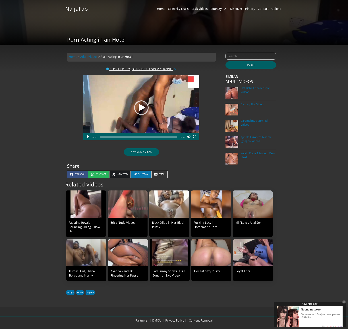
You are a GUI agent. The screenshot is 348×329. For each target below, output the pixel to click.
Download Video (141, 152)
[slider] (138, 137)
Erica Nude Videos (122, 223)
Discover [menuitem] (236, 9)
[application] (141, 107)
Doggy (70, 292)
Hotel (80, 292)
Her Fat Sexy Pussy (207, 271)
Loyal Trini (243, 271)
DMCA (156, 320)
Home (73, 57)
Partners (141, 320)
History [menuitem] (250, 9)
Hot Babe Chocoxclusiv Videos (255, 90)
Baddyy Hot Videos (253, 104)
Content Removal (201, 320)
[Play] (88, 137)
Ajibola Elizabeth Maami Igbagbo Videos (256, 139)
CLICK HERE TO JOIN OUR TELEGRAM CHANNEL (141, 69)
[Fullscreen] (194, 137)
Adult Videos (89, 57)
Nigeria (90, 292)
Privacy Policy (174, 320)
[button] (141, 107)
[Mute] (189, 137)
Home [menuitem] (161, 9)
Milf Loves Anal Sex (248, 223)
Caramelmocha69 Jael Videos (254, 122)
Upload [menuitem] (276, 9)
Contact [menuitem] (263, 9)
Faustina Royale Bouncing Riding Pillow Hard (84, 227)
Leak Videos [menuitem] (199, 9)
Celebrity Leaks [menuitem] (178, 9)
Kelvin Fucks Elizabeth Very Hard (258, 155)
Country (216, 9)
